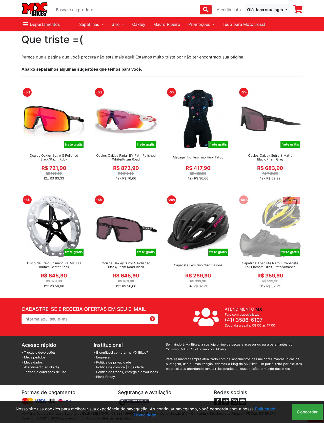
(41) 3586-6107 (244, 320)
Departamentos (45, 24)
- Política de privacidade (112, 362)
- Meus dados (32, 362)
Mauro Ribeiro (166, 24)
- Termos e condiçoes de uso (44, 372)
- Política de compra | (111, 367)
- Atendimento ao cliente (40, 367)
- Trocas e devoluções (39, 352)
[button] (267, 9)
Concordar (307, 411)
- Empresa (102, 357)
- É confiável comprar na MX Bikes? (121, 352)
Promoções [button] (199, 24)
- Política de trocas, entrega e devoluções (126, 372)
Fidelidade (136, 367)
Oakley (138, 24)
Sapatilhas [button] (89, 24)
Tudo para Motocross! (243, 24)
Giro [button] (116, 24)
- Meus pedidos (34, 357)
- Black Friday (104, 377)
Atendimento (229, 9)
